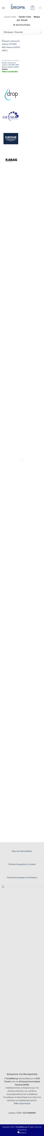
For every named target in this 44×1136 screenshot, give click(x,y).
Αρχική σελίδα (10, 17)
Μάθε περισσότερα (22, 1103)
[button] (3, 8)
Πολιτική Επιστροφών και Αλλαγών (22, 877)
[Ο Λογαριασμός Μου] (40, 8)
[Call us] (25, 2)
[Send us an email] (23, 2)
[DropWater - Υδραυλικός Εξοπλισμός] (18, 8)
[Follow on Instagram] (21, 2)
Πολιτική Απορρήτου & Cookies (22, 864)
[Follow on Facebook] (18, 2)
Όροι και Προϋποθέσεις (22, 851)
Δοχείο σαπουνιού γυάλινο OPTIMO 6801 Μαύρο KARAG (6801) (10, 65)
